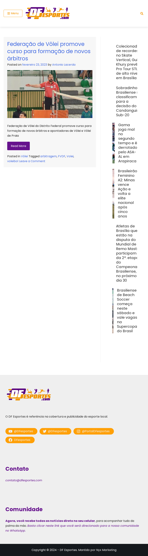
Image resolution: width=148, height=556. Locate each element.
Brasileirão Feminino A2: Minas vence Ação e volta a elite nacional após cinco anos (127, 193)
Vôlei (24, 156)
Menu (15, 13)
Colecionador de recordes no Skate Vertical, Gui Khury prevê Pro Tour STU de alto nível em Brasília (128, 62)
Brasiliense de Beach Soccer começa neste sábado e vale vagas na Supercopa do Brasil (127, 310)
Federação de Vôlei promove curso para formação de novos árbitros (49, 51)
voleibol (12, 161)
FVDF (61, 156)
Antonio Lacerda (63, 65)
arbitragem (48, 156)
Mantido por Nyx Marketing (97, 550)
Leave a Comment (32, 161)
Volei (70, 156)
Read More (18, 146)
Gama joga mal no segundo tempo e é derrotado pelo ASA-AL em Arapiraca (127, 143)
